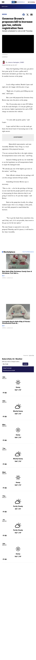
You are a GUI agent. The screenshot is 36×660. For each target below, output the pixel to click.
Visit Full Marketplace (28, 252)
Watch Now (31, 2)
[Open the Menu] (3, 2)
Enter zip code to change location (10, 361)
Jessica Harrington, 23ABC (16, 62)
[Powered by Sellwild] (31, 355)
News (4, 14)
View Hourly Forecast (8, 370)
